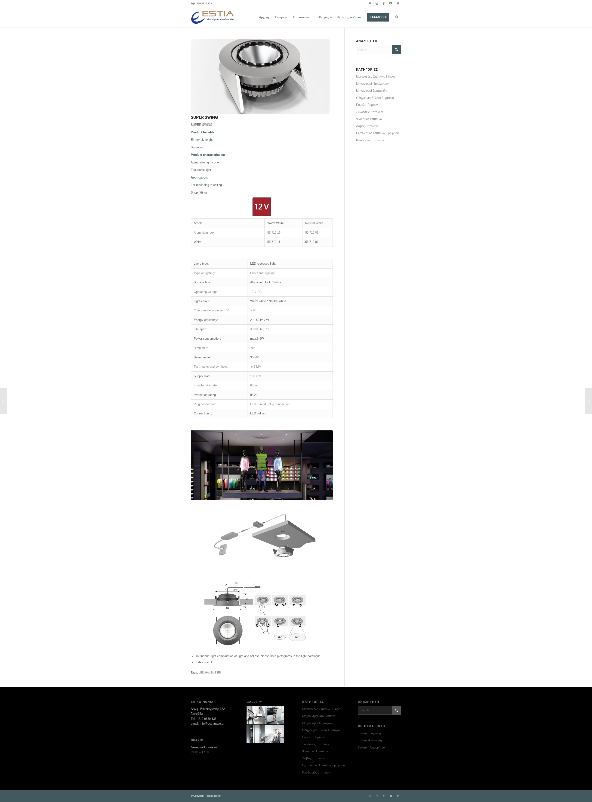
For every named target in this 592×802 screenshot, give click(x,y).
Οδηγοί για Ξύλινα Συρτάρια (375, 98)
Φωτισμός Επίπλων (369, 119)
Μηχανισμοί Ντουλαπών (372, 83)
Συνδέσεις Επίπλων (369, 112)
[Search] (396, 17)
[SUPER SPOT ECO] (588, 401)
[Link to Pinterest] (397, 3)
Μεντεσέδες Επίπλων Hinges (375, 76)
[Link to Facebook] (383, 3)
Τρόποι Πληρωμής (370, 733)
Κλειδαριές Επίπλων (370, 140)
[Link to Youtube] (390, 3)
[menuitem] (264, 17)
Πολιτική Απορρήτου (371, 747)
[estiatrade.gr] (213, 17)
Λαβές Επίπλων (367, 126)
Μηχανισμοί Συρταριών (371, 90)
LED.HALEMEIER (210, 672)
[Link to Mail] (370, 3)
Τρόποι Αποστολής (370, 740)
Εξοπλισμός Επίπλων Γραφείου (377, 133)
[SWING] (3, 401)
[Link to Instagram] (376, 3)
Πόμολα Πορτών (367, 105)
